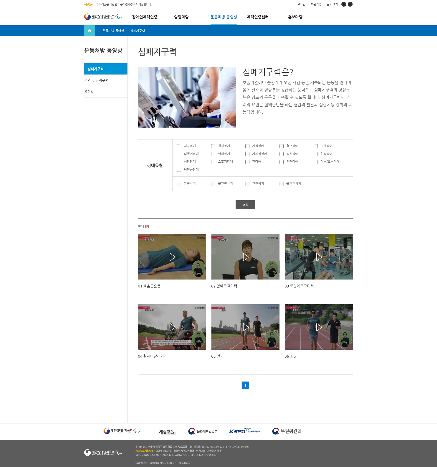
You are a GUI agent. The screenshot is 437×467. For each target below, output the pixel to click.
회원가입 (316, 4)
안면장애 (292, 161)
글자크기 (332, 4)
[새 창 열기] (122, 427)
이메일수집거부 (164, 450)
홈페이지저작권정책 (184, 450)
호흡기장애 (225, 161)
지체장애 (326, 146)
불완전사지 (225, 183)
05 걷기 (217, 356)
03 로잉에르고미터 (299, 286)
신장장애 (326, 154)
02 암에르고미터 (224, 286)
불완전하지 (293, 183)
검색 (245, 205)
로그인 (301, 4)
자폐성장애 (259, 154)
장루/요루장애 (329, 161)
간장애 (256, 161)
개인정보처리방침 (144, 450)
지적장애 (258, 146)
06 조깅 (291, 356)
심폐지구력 (96, 69)
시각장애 (190, 146)
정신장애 (292, 154)
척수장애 (292, 146)
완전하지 (258, 183)
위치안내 (200, 450)
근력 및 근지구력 (96, 80)
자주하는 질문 (214, 450)
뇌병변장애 (191, 154)
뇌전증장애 (191, 169)
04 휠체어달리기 (151, 356)
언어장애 (224, 154)
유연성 (89, 92)
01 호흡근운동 (149, 286)
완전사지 (190, 183)
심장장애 (190, 161)
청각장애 (224, 146)
